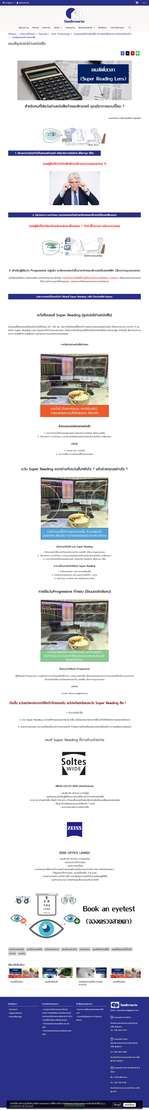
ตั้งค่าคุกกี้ (117, 1105)
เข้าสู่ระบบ (9, 2)
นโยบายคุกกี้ (29, 1106)
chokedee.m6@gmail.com (128, 1010)
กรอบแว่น (70, 27)
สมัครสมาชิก (23, 2)
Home (35, 27)
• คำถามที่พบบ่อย (15, 1016)
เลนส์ (57, 27)
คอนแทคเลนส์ (85, 27)
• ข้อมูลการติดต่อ (15, 1013)
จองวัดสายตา (117, 27)
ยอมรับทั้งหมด (129, 1105)
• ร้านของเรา (13, 1009)
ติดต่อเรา (102, 27)
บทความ (46, 27)
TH (145, 2)
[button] (129, 27)
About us (24, 27)
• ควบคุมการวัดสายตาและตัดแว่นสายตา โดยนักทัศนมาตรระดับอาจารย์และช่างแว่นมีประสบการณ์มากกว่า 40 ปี (57, 1013)
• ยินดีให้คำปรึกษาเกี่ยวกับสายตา (54, 1020)
